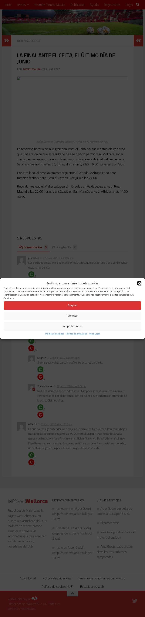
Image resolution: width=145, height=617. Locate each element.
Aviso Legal (94, 333)
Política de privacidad (76, 333)
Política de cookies (54, 333)
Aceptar (72, 305)
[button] (139, 283)
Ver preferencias (72, 326)
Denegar (73, 316)
